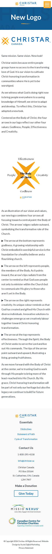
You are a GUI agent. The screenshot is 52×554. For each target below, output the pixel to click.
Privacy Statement (26, 548)
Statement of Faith (26, 434)
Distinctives (26, 429)
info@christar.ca (26, 460)
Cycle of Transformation (26, 439)
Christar (21, 541)
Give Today (26, 493)
